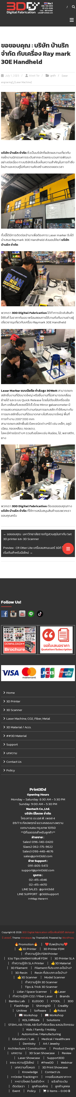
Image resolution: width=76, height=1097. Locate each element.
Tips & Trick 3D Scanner (41, 986)
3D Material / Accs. (18, 727)
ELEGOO (37, 1001)
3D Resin (21, 972)
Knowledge (30, 1071)
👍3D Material (61, 963)
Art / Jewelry (51, 1043)
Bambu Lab (17, 1001)
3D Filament (19, 967)
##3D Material (16, 735)
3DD (70, 1001)
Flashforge (21, 1005)
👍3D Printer (27, 948)
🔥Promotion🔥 (26, 944)
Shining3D (43, 1005)
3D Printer (13, 701)
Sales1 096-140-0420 (38, 841)
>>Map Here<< (38, 898)
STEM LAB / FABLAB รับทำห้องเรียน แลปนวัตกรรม (41, 1024)
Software (40, 1010)
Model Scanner (54, 977)
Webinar (66, 1062)
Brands (65, 996)
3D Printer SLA (64, 958)
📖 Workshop (28, 1015)
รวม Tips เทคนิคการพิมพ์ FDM (27, 958)
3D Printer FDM (53, 948)
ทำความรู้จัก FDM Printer (41, 953)
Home (10, 692)
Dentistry (29, 1043)
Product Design (64, 1048)
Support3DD (55, 1057)
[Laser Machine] (23, 82)
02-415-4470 (38, 884)
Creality (63, 1005)
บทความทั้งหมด (25, 1067)
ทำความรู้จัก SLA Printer (28, 963)
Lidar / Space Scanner (32, 991)
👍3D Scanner (27, 977)
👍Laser (60, 991)
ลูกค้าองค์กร (40, 1086)
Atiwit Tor (34, 75)
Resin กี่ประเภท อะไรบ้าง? (51, 972)
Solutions (53, 1019)
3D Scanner (14, 709)
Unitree (21, 1010)
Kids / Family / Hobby (41, 1029)
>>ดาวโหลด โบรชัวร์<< (29, 1081)
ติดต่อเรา (18, 1086)
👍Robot (59, 1010)
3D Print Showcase (55, 1067)
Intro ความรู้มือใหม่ (22, 1062)
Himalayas (26, 938)
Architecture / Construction (27, 1048)
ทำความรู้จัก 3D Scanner (41, 982)
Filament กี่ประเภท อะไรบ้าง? (53, 967)
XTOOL (55, 1001)
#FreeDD (47, 1062)
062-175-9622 (43, 846)
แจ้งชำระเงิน (60, 1081)
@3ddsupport (49, 893)
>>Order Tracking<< (24, 1076)
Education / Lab (23, 1038)
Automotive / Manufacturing (41, 1034)
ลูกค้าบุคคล (62, 1086)
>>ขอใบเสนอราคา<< (58, 1076)
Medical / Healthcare (56, 1038)
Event (16, 1090)
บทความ (11, 753)
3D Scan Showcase (42, 1053)
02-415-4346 (38, 879)
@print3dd (46, 889)
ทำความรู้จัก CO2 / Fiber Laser (33, 996)
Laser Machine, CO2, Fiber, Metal (28, 718)
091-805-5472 (38, 865)
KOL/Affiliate (30, 1019)
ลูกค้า (53, 76)
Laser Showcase (29, 1057)
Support (12, 744)
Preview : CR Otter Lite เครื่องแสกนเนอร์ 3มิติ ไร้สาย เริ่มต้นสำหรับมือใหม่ (36, 550)
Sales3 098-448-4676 (38, 851)
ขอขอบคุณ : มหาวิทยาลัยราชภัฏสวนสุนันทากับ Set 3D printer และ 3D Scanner (37, 536)
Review (66, 1053)
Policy (10, 770)
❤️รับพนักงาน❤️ (56, 944)
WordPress (68, 938)
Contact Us (14, 761)
